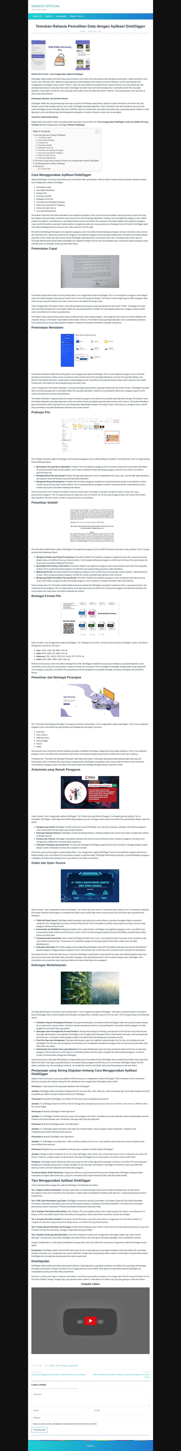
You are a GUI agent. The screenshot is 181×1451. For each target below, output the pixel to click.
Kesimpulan (39, 166)
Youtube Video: (46, 169)
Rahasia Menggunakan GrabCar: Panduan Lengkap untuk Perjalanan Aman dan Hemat (121, 1374)
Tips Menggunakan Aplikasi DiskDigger (50, 163)
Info (40, 1365)
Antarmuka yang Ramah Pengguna (50, 153)
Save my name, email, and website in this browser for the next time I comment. (65, 1423)
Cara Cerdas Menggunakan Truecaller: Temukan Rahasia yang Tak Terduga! (58, 1373)
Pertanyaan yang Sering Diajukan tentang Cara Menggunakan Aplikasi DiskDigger (67, 160)
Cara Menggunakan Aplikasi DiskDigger (50, 135)
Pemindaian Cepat (44, 137)
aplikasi (52, 1365)
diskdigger (63, 1365)
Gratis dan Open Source (46, 155)
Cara (57, 1365)
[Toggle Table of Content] (96, 131)
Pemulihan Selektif (45, 145)
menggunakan (73, 1365)
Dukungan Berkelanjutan (47, 158)
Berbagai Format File (45, 147)
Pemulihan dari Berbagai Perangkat (50, 150)
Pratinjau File (43, 142)
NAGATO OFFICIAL (45, 6)
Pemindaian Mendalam (46, 140)
